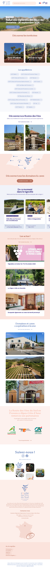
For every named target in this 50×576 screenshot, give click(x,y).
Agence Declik (29, 566)
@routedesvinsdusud (25, 459)
